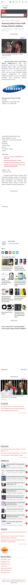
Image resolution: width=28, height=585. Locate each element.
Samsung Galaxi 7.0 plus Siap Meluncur (16, 470)
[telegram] (17, 252)
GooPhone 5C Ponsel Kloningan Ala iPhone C (14, 162)
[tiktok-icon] (26, 2)
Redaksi (3, 581)
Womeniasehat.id (5, 570)
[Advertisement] (14, 120)
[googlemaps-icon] (19, 2)
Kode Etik (12, 581)
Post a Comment (5, 30)
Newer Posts (4, 369)
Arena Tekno (8, 580)
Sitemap (7, 581)
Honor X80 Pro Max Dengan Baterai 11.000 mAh (13, 453)
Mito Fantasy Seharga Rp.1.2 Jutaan (12, 160)
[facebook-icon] (10, 2)
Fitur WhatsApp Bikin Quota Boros (10, 410)
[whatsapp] (13, 252)
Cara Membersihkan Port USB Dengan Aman (12, 406)
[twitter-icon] (23, 2)
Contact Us (23, 580)
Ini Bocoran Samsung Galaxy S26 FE (15, 509)
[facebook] (3, 252)
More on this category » (23, 412)
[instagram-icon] (13, 2)
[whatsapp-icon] (16, 2)
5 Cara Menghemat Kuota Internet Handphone (13, 408)
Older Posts (23, 369)
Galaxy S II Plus (11, 70)
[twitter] (6, 252)
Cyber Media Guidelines (19, 581)
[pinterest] (10, 252)
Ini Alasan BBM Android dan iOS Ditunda (16, 476)
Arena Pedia (4, 566)
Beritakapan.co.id (5, 564)
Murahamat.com (5, 572)
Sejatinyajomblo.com (6, 568)
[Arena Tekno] (5, 6)
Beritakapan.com (5, 561)
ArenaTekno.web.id (6, 559)
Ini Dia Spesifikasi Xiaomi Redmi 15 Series (12, 455)
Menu (3, 11)
